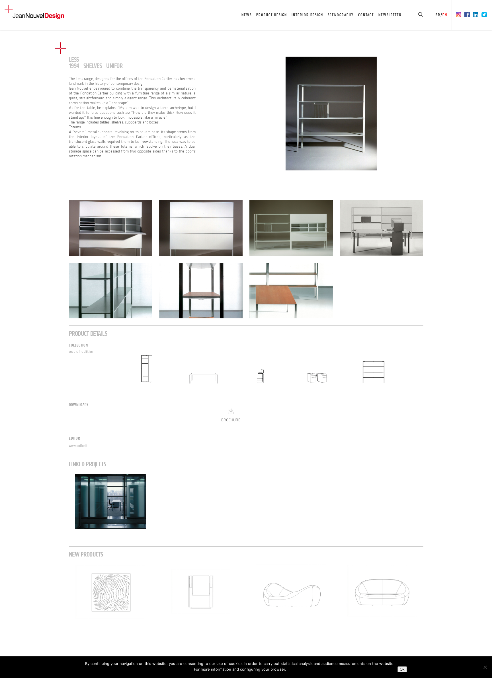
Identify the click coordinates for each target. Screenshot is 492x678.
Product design (271, 15)
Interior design (307, 15)
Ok (402, 669)
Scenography (341, 15)
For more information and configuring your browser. (240, 669)
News (246, 15)
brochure (231, 420)
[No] (485, 667)
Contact (366, 15)
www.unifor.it (78, 445)
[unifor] (331, 113)
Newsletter (390, 15)
